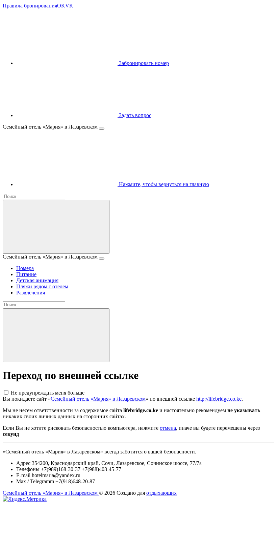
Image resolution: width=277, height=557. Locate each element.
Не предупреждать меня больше (47, 393)
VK (69, 5)
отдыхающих (161, 493)
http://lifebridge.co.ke (219, 399)
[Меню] (101, 129)
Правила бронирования (30, 5)
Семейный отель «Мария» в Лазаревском (98, 399)
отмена (168, 428)
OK (61, 5)
